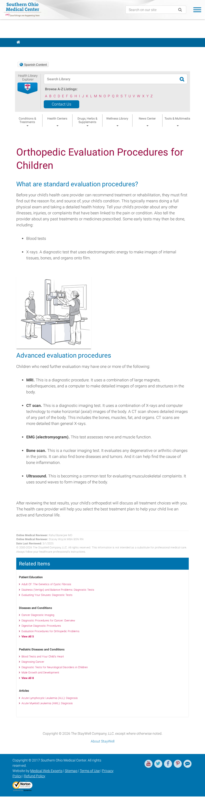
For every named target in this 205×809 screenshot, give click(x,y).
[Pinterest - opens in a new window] (178, 764)
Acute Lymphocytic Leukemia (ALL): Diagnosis (50, 698)
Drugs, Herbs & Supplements (87, 120)
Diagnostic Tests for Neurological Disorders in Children (55, 667)
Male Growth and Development (40, 672)
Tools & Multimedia (177, 118)
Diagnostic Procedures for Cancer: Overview (48, 620)
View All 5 (28, 636)
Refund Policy (34, 776)
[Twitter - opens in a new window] (158, 764)
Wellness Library (117, 118)
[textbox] (101, 79)
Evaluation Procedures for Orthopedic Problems (51, 631)
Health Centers (57, 118)
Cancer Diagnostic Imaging (38, 615)
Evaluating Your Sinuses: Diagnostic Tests (47, 595)
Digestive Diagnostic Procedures (41, 625)
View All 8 (28, 678)
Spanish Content (35, 65)
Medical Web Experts (46, 771)
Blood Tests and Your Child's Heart (43, 656)
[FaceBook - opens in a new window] (168, 764)
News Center (147, 118)
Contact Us (61, 104)
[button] (28, 89)
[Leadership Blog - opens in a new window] (188, 764)
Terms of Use (90, 771)
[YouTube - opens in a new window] (148, 764)
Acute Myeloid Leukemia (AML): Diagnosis (47, 703)
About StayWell (102, 741)
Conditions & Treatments (27, 120)
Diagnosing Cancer (33, 661)
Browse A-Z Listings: (61, 89)
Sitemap (71, 771)
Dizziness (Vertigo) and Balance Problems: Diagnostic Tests (58, 589)
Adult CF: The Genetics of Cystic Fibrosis (46, 584)
